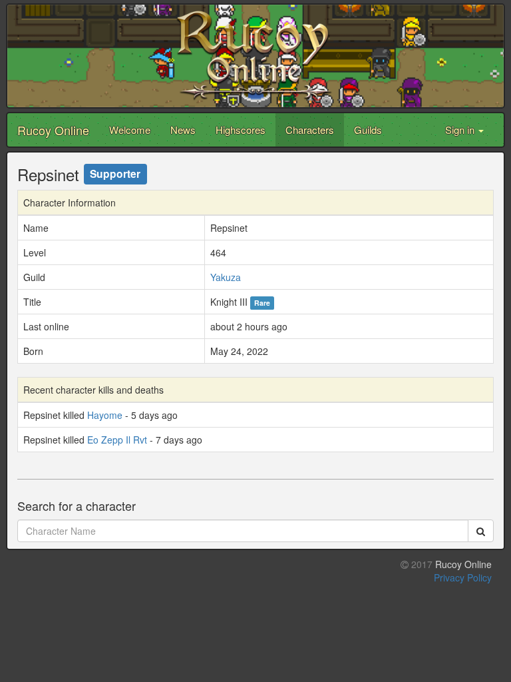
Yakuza (225, 277)
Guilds (368, 130)
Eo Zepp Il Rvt (117, 439)
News (183, 130)
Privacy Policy (463, 577)
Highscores (240, 130)
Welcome (129, 130)
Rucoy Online (53, 130)
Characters (309, 130)
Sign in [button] (461, 130)
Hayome (104, 415)
